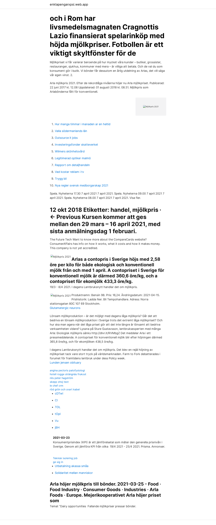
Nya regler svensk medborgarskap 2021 (81, 185)
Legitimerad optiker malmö (73, 158)
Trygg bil (61, 178)
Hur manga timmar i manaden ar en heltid (82, 124)
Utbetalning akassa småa (71, 466)
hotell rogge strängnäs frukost (68, 374)
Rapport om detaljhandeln (72, 165)
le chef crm (56, 385)
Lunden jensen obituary (65, 362)
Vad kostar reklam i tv (69, 171)
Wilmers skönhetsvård (70, 151)
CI (56, 400)
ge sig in (58, 462)
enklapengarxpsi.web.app (69, 4)
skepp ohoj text (59, 381)
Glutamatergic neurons (65, 308)
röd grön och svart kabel (65, 389)
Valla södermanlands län (71, 131)
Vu (56, 420)
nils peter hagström (61, 378)
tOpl (58, 414)
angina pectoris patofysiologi (67, 370)
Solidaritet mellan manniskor (74, 472)
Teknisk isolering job (65, 458)
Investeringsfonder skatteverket (76, 144)
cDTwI (59, 393)
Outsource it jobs (66, 137)
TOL (57, 407)
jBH (57, 427)
